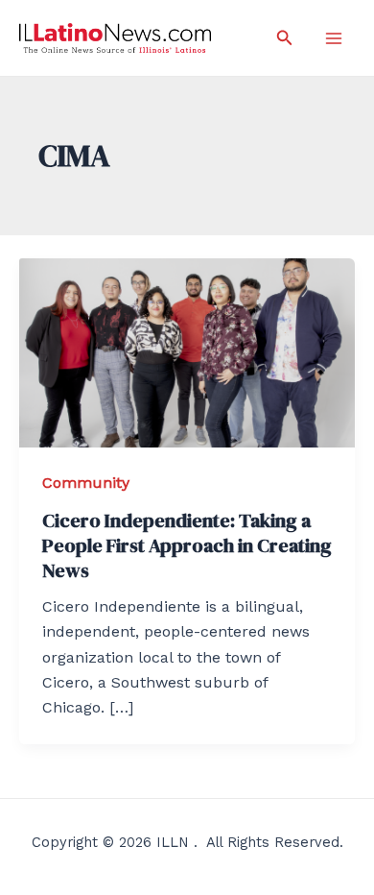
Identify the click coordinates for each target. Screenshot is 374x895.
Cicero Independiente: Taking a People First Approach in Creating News (187, 545)
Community (85, 482)
